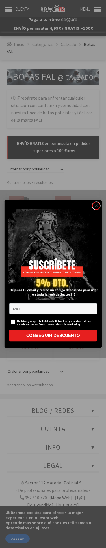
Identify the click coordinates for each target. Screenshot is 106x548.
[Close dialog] (96, 206)
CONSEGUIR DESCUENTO (53, 335)
